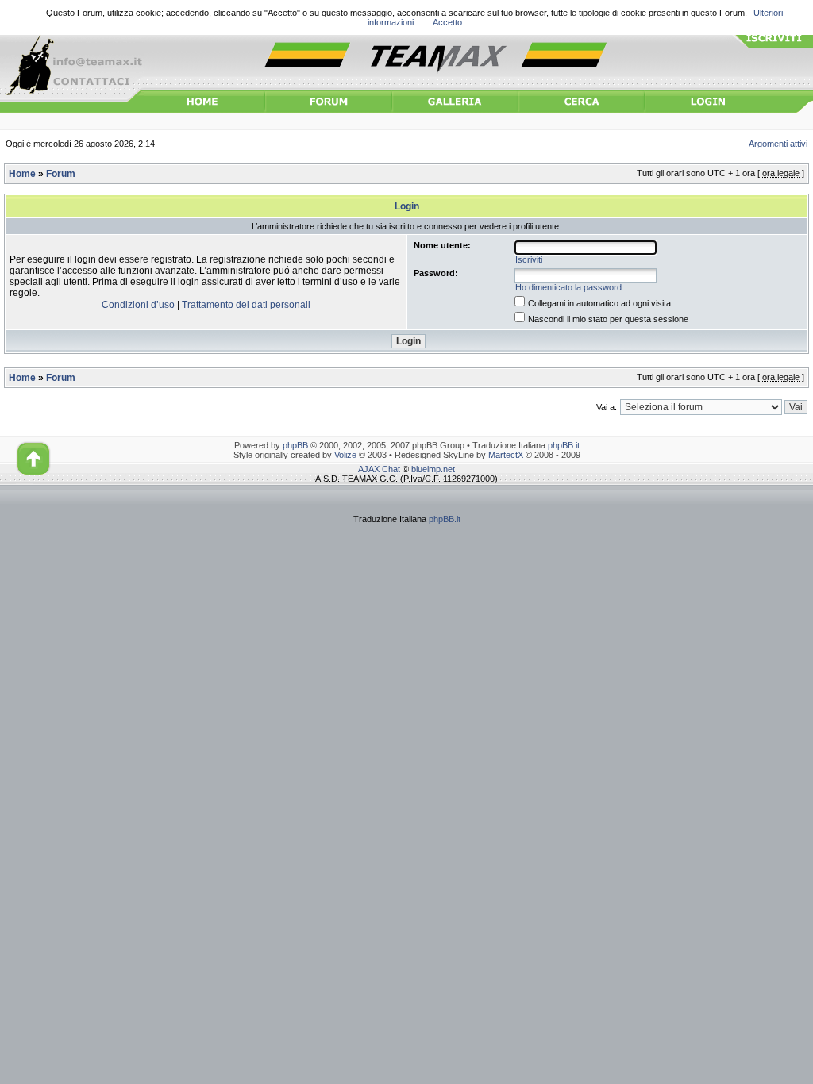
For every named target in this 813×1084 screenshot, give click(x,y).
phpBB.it (564, 445)
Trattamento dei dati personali (246, 304)
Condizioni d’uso (138, 304)
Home (22, 173)
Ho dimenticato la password (568, 287)
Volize (345, 454)
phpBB (295, 445)
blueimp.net (433, 469)
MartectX (505, 454)
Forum (60, 173)
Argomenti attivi (778, 143)
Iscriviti (528, 259)
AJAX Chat (379, 469)
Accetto (447, 22)
